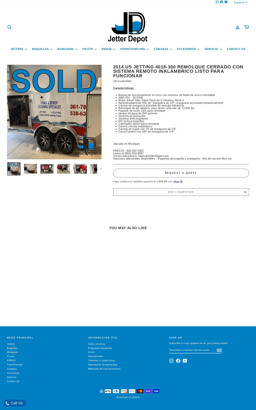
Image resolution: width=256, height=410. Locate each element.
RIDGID (107, 49)
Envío (91, 352)
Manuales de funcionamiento (104, 369)
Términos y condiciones (101, 360)
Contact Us (236, 49)
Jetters (17, 49)
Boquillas (41, 49)
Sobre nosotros (96, 344)
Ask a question (181, 192)
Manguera (66, 49)
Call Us (16, 403)
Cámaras (161, 49)
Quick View (35, 292)
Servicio (212, 49)
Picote (88, 49)
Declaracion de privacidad (102, 364)
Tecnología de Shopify (128, 397)
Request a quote (181, 173)
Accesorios (187, 49)
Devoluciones (95, 356)
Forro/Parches (133, 49)
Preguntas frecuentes (100, 348)
